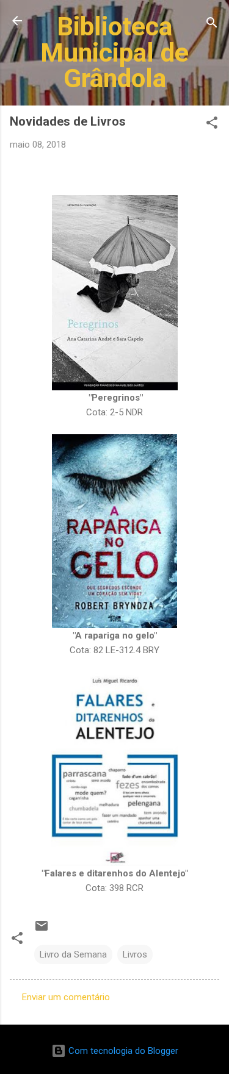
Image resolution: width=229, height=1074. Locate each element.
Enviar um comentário (66, 997)
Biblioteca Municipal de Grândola (114, 52)
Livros (135, 954)
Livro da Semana (73, 954)
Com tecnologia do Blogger (122, 1050)
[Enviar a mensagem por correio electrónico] (41, 930)
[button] (212, 124)
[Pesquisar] (212, 24)
